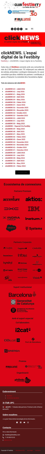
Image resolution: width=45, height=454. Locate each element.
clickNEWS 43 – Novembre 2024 (16, 145)
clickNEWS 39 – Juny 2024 (14, 155)
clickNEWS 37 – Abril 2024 (14, 161)
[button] (26, 29)
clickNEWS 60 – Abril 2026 (14, 97)
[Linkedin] (20, 422)
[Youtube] (18, 29)
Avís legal (30, 450)
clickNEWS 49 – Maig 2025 (15, 129)
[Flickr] (15, 29)
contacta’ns (8, 440)
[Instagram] (21, 29)
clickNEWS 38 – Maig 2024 (15, 158)
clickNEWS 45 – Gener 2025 (15, 139)
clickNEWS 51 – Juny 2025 (14, 121)
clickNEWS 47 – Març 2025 (15, 134)
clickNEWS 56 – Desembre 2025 (16, 108)
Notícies (9, 396)
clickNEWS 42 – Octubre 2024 (16, 147)
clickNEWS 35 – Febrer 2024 (15, 166)
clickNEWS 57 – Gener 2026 (15, 105)
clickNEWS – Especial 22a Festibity (17, 126)
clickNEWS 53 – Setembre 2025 (16, 115)
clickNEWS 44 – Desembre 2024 (16, 142)
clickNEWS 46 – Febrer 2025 (15, 137)
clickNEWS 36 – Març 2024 (15, 163)
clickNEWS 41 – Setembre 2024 (16, 150)
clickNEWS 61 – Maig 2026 (15, 94)
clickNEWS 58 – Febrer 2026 (15, 102)
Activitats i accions (13, 398)
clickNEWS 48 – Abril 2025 (14, 131)
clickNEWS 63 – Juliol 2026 (15, 89)
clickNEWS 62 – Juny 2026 (14, 92)
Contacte (37, 450)
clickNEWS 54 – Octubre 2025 (16, 113)
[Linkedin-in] (12, 29)
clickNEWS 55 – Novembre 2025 (16, 110)
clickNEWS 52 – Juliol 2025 (15, 118)
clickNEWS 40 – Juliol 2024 (15, 153)
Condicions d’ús (20, 450)
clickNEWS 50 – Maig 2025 (15, 123)
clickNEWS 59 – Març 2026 (15, 100)
